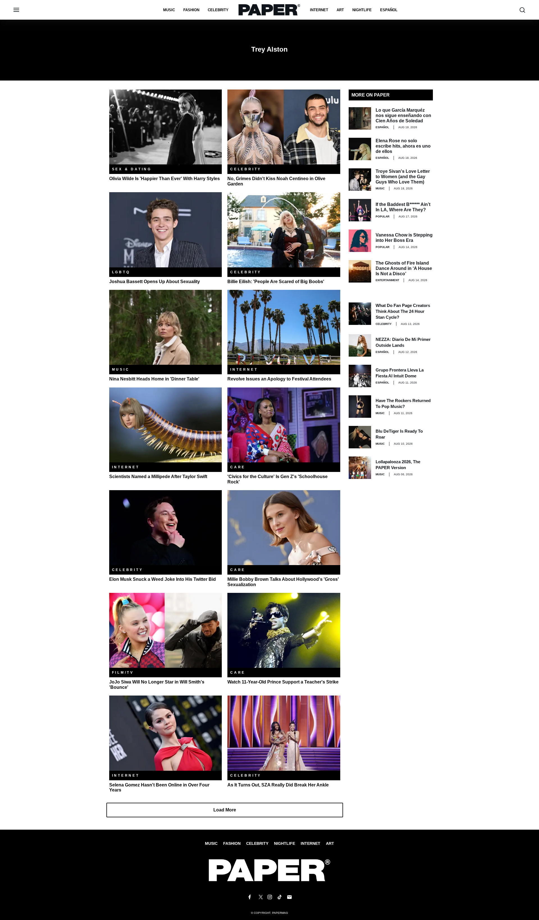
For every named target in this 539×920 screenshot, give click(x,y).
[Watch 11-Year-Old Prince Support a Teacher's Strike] (283, 630)
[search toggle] (522, 10)
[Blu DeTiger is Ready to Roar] (360, 437)
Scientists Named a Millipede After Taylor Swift (158, 476)
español (389, 10)
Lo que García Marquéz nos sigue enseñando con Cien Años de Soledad (403, 115)
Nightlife (284, 843)
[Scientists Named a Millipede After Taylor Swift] (165, 424)
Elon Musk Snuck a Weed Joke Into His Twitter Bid (162, 579)
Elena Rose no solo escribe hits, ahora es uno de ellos (403, 146)
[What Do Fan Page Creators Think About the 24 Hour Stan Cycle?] (360, 313)
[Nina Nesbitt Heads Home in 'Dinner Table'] (165, 327)
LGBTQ (121, 272)
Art (340, 10)
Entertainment (387, 280)
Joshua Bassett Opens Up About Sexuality (154, 281)
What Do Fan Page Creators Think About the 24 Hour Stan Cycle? (403, 311)
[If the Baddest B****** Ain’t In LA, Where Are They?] (360, 210)
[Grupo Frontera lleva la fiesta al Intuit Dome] (360, 376)
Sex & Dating (132, 169)
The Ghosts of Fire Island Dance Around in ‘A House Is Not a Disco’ (404, 268)
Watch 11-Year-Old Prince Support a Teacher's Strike (283, 682)
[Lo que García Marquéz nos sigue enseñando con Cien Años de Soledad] (360, 118)
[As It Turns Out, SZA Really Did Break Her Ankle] (283, 732)
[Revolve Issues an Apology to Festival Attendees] (283, 327)
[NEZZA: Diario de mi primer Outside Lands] (360, 345)
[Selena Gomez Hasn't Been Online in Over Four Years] (165, 732)
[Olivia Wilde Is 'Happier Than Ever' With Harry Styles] (165, 126)
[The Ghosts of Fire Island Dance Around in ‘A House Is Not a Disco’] (360, 271)
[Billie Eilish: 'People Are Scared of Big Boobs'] (283, 229)
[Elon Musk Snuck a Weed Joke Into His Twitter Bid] (165, 527)
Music (169, 10)
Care (237, 467)
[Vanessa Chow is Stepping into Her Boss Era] (360, 241)
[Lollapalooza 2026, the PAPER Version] (360, 467)
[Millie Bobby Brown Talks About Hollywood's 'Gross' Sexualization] (283, 527)
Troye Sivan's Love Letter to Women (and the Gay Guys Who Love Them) (403, 176)
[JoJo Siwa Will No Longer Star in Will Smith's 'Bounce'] (165, 630)
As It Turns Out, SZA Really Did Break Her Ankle (278, 785)
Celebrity (218, 10)
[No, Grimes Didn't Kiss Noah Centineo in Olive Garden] (283, 126)
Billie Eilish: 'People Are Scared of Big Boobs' (275, 281)
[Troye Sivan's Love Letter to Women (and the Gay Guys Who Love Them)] (360, 179)
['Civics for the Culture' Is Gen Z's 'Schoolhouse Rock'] (283, 424)
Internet (319, 10)
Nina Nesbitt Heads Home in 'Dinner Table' (154, 379)
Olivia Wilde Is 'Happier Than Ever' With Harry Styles (164, 178)
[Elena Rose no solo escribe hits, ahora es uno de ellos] (360, 149)
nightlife (362, 10)
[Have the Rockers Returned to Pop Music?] (360, 406)
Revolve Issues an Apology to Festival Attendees (279, 379)
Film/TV (123, 672)
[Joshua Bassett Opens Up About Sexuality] (165, 229)
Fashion (191, 10)
